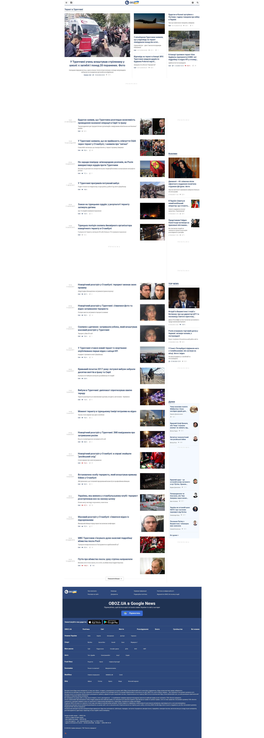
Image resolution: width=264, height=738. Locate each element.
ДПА (126, 649)
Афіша (90, 681)
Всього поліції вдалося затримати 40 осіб (92, 439)
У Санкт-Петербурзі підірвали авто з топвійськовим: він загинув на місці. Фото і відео (184, 350)
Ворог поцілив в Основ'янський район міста (183, 339)
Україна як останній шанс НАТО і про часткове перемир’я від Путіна (180, 510)
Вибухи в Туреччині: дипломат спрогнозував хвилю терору (105, 392)
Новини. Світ (87, 75)
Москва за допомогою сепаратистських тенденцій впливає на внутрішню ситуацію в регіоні (106, 169)
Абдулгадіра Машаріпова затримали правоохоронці (95, 291)
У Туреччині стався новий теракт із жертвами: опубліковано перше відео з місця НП (102, 349)
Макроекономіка (110, 668)
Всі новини (195, 629)
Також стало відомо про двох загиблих (91, 415)
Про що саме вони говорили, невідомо (181, 23)
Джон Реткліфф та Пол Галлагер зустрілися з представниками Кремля (184, 321)
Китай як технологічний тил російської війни (179, 438)
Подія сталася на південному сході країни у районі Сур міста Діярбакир (102, 186)
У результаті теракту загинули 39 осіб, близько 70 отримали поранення (102, 232)
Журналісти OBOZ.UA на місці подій (168, 594)
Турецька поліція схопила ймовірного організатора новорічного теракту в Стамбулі (105, 227)
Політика (86, 629)
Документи (114, 594)
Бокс (122, 642)
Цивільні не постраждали (177, 63)
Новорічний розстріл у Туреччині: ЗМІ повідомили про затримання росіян (106, 434)
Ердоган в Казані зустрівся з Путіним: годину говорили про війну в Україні (184, 17)
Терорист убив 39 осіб (85, 333)
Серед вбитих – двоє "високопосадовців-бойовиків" (147, 46)
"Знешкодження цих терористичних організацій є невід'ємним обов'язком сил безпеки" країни (107, 127)
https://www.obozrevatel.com (132, 690)
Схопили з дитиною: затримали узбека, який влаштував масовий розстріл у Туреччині (107, 328)
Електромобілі (105, 655)
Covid (120, 675)
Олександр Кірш (175, 515)
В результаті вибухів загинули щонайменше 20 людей (96, 375)
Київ (89, 636)
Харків (99, 636)
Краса (110, 681)
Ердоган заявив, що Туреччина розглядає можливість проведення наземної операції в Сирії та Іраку (106, 121)
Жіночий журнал (133, 681)
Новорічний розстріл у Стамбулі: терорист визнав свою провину (107, 286)
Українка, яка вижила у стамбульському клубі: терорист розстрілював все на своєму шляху (108, 497)
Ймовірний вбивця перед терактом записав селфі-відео (96, 523)
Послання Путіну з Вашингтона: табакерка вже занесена (179, 523)
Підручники (100, 649)
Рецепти (90, 662)
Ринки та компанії (93, 668)
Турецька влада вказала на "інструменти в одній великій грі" (98, 544)
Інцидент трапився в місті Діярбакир (90, 354)
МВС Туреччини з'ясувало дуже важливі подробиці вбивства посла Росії (105, 539)
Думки (172, 401)
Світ (135, 50)
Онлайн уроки (114, 649)
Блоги (157, 629)
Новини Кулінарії (114, 662)
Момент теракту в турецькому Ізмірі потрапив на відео (107, 411)
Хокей (113, 642)
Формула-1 (134, 642)
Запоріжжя (110, 636)
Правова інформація (140, 591)
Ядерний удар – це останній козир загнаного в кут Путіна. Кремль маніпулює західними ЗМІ (180, 482)
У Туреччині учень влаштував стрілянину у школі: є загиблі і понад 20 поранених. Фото (97, 63)
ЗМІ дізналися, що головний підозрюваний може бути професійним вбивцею (104, 481)
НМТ (144, 649)
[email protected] (89, 723)
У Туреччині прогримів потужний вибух (98, 183)
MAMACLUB (109, 675)
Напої (101, 662)
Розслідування (142, 629)
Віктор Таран (174, 431)
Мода (120, 681)
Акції (117, 655)
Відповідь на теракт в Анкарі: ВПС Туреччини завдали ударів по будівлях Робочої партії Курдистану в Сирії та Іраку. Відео (149, 59)
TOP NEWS (174, 283)
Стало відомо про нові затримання (89, 460)
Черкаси (133, 636)
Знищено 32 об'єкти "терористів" (145, 65)
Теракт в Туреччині (74, 9)
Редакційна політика (140, 594)
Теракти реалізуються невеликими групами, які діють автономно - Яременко (104, 397)
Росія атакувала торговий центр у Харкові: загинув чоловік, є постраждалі (183, 333)
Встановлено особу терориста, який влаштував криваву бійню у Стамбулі (107, 476)
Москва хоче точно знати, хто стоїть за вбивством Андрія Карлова (100, 563)
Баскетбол (101, 642)
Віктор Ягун (173, 442)
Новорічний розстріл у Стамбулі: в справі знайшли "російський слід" (104, 455)
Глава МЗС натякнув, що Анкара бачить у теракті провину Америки (101, 147)
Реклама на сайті (93, 594)
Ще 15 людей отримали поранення (89, 211)
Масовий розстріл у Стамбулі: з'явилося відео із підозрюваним (103, 518)
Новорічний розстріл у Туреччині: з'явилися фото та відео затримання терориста (105, 307)
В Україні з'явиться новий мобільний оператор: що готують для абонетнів (178, 203)
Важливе (173, 153)
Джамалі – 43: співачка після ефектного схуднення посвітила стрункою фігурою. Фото (182, 184)
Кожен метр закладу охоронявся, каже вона (93, 502)
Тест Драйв (91, 655)
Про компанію (92, 591)
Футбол (90, 642)
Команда (113, 591)
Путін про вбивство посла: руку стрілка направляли (105, 559)
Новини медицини (94, 675)
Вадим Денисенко (175, 487)
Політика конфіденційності (165, 591)
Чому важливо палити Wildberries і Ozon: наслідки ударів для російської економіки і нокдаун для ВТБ (178, 409)
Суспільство (178, 629)
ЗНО (135, 649)
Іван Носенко (174, 501)
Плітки (100, 681)
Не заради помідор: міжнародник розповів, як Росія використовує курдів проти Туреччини (105, 163)
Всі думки (173, 535)
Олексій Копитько (175, 529)
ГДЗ (89, 649)
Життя (121, 629)
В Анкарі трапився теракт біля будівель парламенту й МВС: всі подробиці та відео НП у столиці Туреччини (182, 57)
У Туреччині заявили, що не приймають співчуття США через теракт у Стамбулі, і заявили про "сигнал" (107, 142)
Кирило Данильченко (176, 414)
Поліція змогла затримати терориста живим (93, 312)
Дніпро (122, 636)
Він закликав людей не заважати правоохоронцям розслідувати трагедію (178, 230)
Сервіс (128, 655)
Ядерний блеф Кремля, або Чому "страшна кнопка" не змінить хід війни (179, 425)
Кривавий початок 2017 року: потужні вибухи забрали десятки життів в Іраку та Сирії (106, 370)
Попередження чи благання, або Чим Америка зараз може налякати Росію (178, 496)
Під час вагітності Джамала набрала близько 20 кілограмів (184, 191)
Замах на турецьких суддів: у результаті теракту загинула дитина (103, 206)
